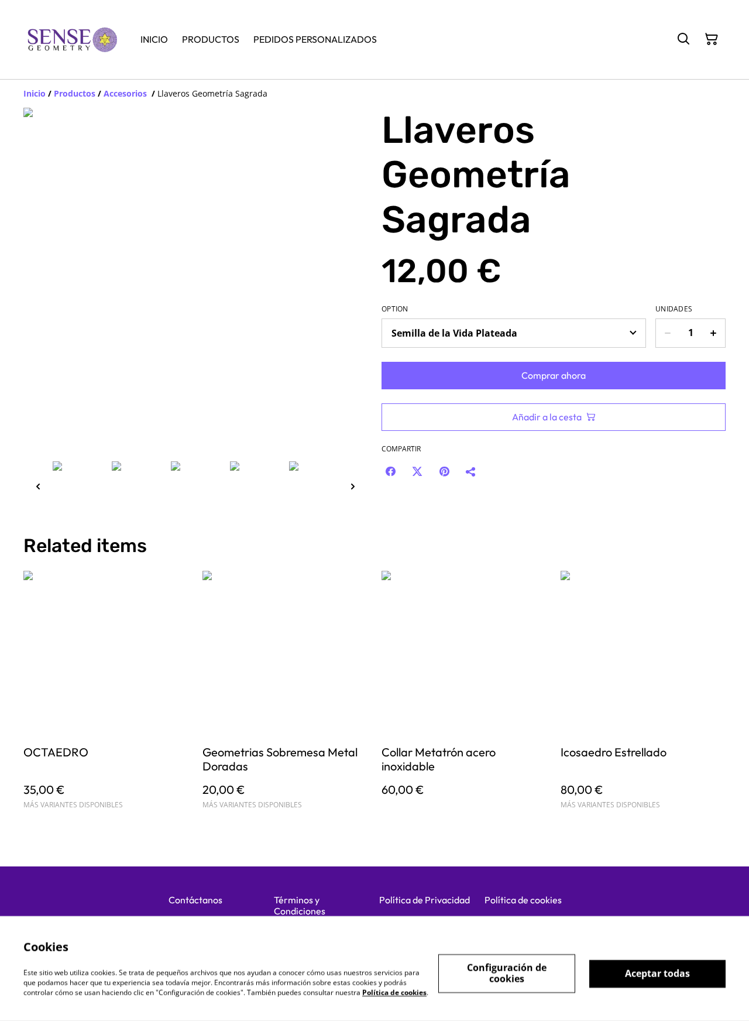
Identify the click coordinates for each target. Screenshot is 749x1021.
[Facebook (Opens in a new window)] (390, 471)
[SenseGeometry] (72, 39)
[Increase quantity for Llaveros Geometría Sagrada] (714, 333)
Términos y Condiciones (299, 905)
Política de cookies (523, 900)
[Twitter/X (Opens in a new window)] (417, 471)
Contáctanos (195, 900)
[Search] (683, 39)
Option (395, 309)
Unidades (673, 309)
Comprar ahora (553, 375)
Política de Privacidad (424, 900)
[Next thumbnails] (352, 486)
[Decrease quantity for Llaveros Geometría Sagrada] (667, 333)
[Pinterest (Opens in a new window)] (444, 471)
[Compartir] (471, 471)
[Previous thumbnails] (38, 486)
